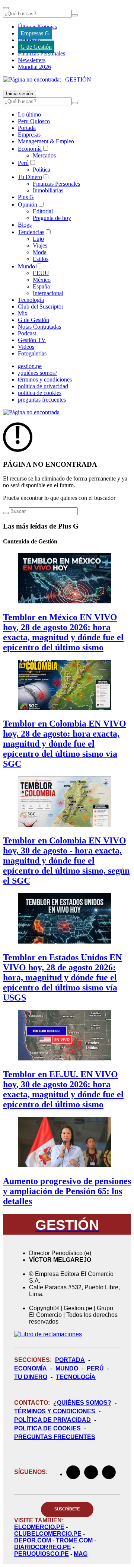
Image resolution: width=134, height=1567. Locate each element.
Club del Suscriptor (40, 306)
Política (41, 169)
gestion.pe (30, 366)
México (42, 280)
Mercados (44, 155)
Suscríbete (67, 1509)
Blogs (25, 224)
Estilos (40, 259)
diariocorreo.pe (42, 1547)
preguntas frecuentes (42, 399)
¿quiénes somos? (37, 373)
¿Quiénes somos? (82, 1403)
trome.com (74, 1540)
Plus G (26, 197)
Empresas (29, 40)
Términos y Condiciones (54, 1411)
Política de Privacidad (52, 1420)
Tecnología (31, 300)
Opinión (27, 204)
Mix (23, 313)
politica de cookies (39, 393)
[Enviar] (75, 15)
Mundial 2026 (34, 67)
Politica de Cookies (47, 1428)
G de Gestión (36, 47)
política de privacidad (43, 386)
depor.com (32, 1540)
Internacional (48, 293)
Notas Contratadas (39, 326)
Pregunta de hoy (52, 218)
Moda (40, 252)
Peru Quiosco (34, 121)
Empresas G (34, 33)
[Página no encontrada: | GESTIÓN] (47, 79)
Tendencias (31, 232)
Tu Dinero (30, 177)
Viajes (40, 245)
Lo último (29, 114)
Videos (26, 347)
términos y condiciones (45, 379)
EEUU (41, 273)
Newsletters (31, 60)
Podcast (27, 333)
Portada (27, 128)
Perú (23, 163)
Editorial (43, 211)
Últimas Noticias (37, 26)
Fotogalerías (32, 353)
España (41, 286)
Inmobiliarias (48, 190)
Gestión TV (32, 340)
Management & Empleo (46, 141)
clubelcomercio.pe (48, 1534)
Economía (30, 149)
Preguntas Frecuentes (54, 1437)
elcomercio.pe (39, 1527)
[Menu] (6, 8)
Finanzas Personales (41, 53)
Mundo (26, 266)
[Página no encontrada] (31, 412)
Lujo (38, 239)
